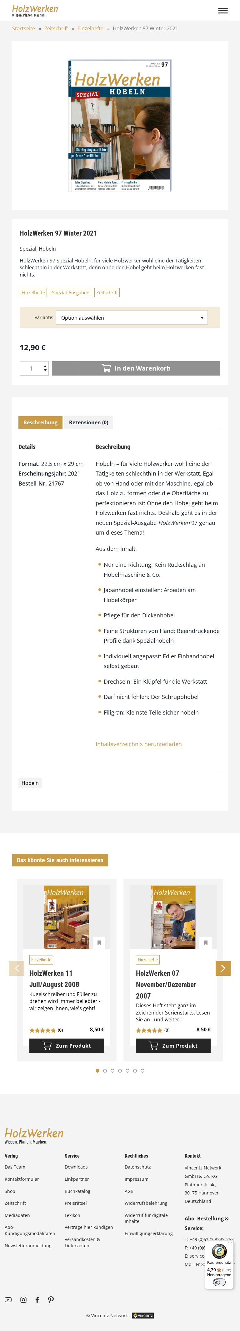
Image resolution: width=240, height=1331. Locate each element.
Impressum (136, 1179)
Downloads (76, 1167)
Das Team (15, 1167)
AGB (129, 1191)
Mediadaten (17, 1215)
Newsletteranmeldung (28, 1246)
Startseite (23, 28)
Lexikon (72, 1215)
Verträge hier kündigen (89, 1227)
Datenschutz (138, 1167)
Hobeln (30, 783)
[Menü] (230, 1244)
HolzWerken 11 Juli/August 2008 (54, 979)
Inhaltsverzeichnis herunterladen (139, 744)
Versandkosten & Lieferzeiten (82, 1242)
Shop (10, 1191)
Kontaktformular (22, 1179)
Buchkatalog (77, 1191)
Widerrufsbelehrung (146, 1203)
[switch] (219, 1282)
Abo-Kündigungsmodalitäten (30, 1230)
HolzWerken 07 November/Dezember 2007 (166, 984)
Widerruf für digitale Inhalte (146, 1218)
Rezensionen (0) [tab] (88, 422)
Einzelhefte (90, 28)
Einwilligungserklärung (149, 1233)
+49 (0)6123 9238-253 (212, 1239)
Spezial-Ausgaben (70, 292)
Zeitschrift (56, 28)
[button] (105, 1071)
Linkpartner (77, 1179)
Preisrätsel (76, 1203)
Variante (43, 317)
